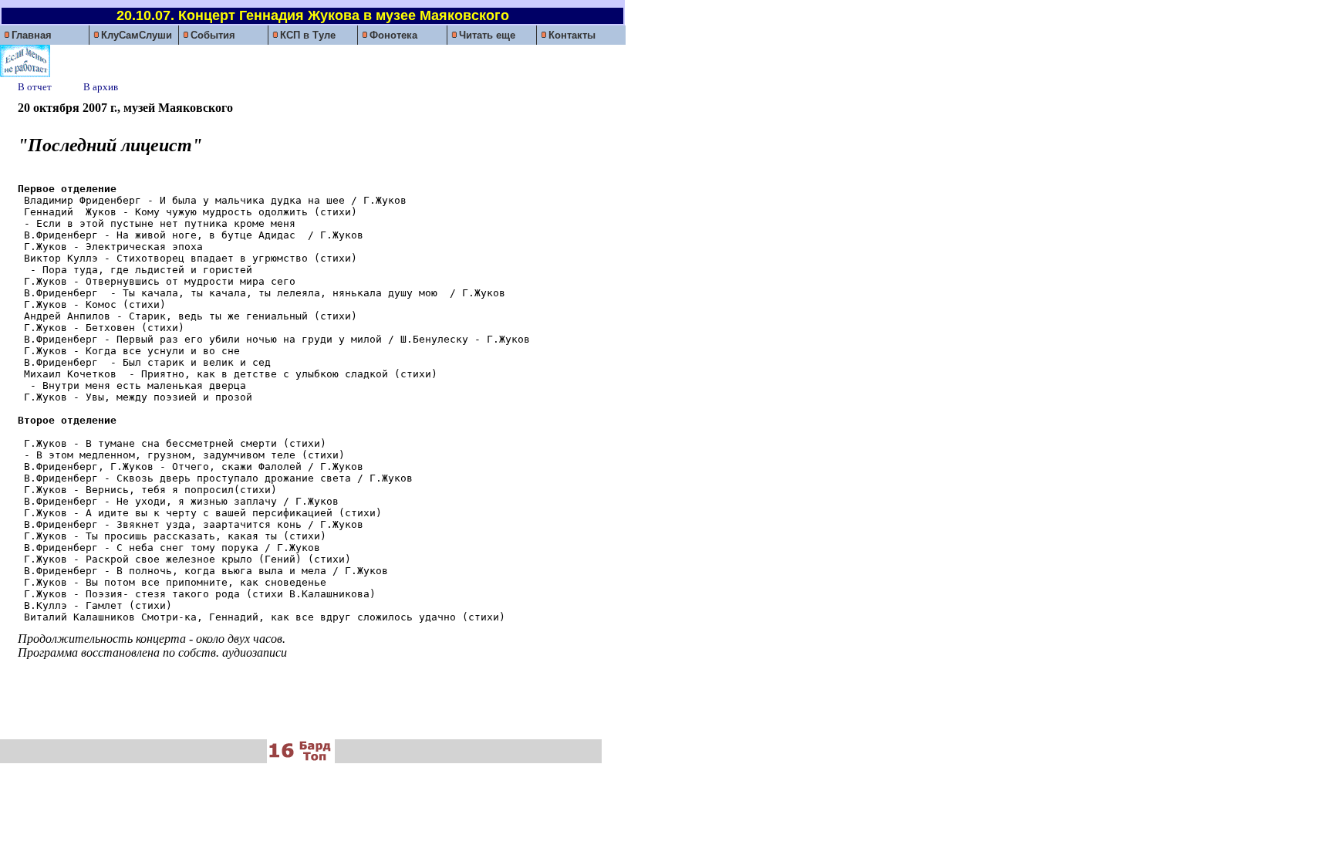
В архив (100, 87)
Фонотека (393, 35)
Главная (32, 35)
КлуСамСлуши (136, 35)
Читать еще (487, 35)
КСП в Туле (308, 35)
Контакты (572, 35)
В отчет (38, 87)
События (213, 35)
